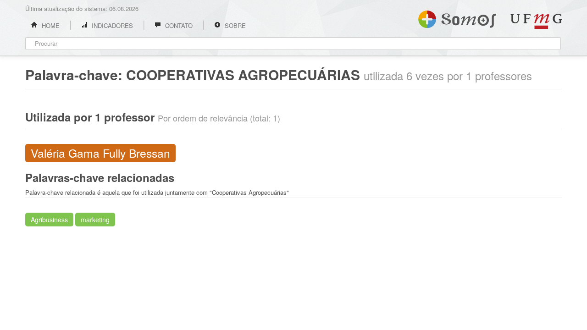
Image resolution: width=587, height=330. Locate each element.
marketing (95, 219)
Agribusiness (49, 219)
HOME (50, 25)
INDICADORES (111, 25)
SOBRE (234, 25)
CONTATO (178, 25)
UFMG (536, 21)
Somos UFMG (457, 17)
